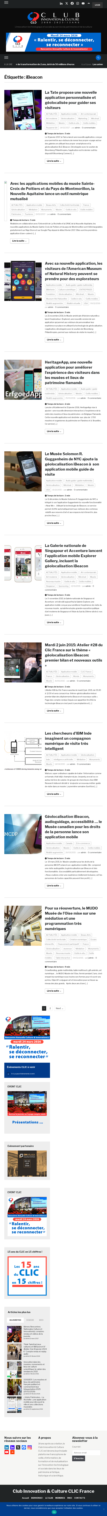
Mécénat (95, 118)
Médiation (50, 123)
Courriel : (76, 1447)
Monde (76, 676)
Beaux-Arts (51, 205)
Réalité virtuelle (73, 303)
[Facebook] (72, 3)
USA (86, 303)
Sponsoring (64, 586)
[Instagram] (78, 3)
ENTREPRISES (85, 289)
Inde (48, 759)
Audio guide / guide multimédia (79, 285)
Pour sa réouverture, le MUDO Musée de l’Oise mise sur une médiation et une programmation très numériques (71, 918)
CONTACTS (79, 1498)
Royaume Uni (51, 128)
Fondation (50, 294)
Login (97, 5)
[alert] (27, 1073)
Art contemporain (88, 114)
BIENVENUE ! (37, 1498)
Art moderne (51, 118)
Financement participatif (68, 944)
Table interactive (63, 958)
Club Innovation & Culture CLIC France (53, 1491)
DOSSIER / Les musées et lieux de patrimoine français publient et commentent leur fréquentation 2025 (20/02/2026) (35, 1385)
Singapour (50, 586)
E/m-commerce (83, 843)
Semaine (30, 1320)
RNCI (69, 1498)
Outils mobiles (89, 123)
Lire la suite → (54, 161)
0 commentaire (89, 128)
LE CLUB (49, 1498)
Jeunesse (67, 949)
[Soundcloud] (89, 3)
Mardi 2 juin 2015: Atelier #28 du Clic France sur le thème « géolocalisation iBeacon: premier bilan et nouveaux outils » (74, 655)
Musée (62, 123)
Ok (54, 1512)
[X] (67, 3)
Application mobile (69, 114)
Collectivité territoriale (69, 205)
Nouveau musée (53, 581)
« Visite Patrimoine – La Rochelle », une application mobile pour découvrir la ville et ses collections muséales (35, 1402)
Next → (59, 1008)
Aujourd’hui (15, 1320)
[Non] (103, 1509)
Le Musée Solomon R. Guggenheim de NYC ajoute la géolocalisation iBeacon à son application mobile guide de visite (72, 464)
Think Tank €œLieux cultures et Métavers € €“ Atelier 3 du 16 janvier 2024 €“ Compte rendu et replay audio (35, 1349)
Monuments (46, 209)
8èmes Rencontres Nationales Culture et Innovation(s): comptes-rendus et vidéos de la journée (34, 1331)
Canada (69, 843)
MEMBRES (60, 1498)
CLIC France (86, 672)
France (86, 205)
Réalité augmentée (54, 303)
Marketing (82, 118)
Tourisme (29, 214)
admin (77, 128)
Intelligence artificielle (63, 759)
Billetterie (50, 289)
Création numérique (78, 939)
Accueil (25, 1498)
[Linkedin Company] (61, 3)
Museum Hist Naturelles (56, 299)
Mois (41, 1320)
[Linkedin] (12, 1447)
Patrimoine (16, 214)
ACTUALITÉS (51, 114)
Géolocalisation (68, 118)
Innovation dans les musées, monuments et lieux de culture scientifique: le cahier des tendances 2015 (35, 1367)
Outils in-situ (74, 123)
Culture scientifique (67, 289)
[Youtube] (83, 3)
